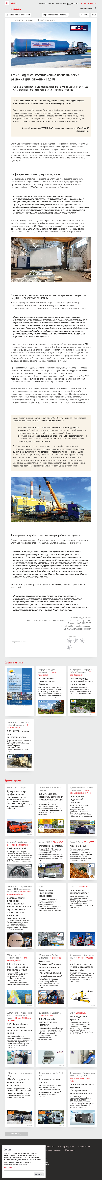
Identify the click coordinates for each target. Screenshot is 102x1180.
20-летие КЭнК (81, 1012)
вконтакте (69, 641)
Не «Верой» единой (16, 848)
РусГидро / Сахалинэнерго (45, 19)
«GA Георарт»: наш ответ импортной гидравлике (82, 965)
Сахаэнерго (55, 1012)
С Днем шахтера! (56, 957)
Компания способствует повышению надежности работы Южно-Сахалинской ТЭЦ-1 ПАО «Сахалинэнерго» (81, 690)
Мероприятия (86, 8)
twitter (82, 641)
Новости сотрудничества (67, 4)
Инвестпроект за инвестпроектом (79, 891)
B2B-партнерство (89, 4)
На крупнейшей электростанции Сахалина (46, 681)
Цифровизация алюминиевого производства (45, 893)
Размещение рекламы (51, 1150)
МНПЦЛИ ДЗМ (82, 1075)
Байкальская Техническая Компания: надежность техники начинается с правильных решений (50, 967)
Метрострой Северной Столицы (17, 842)
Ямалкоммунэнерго (13, 957)
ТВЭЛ (79, 842)
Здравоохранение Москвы (55, 15)
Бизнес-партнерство (16, 6)
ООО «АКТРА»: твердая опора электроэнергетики (18, 734)
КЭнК (71, 1012)
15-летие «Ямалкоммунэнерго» (17, 959)
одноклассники (69, 647)
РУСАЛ (40, 886)
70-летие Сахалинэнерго (47, 673)
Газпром (84, 15)
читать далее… (9, 1167)
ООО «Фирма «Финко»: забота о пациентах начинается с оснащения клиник (19, 1028)
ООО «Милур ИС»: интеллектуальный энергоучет (47, 1022)
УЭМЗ (48, 842)
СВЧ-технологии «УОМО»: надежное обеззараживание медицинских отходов (82, 1089)
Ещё (94, 15)
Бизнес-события (46, 4)
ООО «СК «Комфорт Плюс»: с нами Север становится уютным (17, 967)
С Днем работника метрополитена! (18, 843)
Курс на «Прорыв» (79, 845)
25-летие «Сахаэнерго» (45, 1015)
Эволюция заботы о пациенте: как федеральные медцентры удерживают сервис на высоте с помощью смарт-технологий (19, 906)
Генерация (29, 19)
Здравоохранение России (18, 15)
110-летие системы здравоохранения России (19, 892)
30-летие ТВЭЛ (89, 842)
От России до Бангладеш (50, 845)
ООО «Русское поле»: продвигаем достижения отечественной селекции (50, 796)
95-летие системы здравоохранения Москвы (80, 791)
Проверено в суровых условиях (49, 1081)
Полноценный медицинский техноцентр (77, 799)
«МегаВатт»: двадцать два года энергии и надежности (18, 1082)
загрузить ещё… (16, 1134)
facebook (76, 641)
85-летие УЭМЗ (58, 842)
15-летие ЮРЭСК (82, 886)
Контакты (70, 1150)
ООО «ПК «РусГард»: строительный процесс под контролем (81, 681)
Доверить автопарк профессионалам (16, 793)
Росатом (41, 842)
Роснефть (55, 1073)
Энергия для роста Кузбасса (79, 1018)
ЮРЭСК (72, 886)
